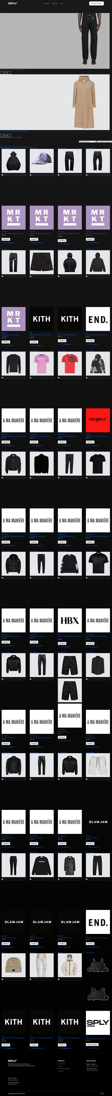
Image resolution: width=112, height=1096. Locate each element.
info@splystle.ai (12, 1084)
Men (5, 137)
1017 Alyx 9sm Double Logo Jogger (96, 938)
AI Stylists (60, 1071)
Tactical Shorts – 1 (63, 731)
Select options (92, 1044)
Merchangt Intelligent (64, 1068)
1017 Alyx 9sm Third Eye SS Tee (67, 436)
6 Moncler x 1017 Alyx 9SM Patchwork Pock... (41, 1038)
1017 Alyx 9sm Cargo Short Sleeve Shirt (96, 637)
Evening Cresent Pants (9, 938)
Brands (10, 137)
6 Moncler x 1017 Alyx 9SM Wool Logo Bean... (13, 1038)
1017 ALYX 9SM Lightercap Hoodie (12, 233)
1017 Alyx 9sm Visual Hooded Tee (96, 335)
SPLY (87, 1036)
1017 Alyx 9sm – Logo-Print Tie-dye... (97, 436)
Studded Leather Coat (65, 938)
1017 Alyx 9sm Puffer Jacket (10, 636)
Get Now (6, 239)
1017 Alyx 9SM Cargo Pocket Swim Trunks (40, 335)
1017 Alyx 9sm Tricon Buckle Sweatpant (10, 335)
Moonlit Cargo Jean (36, 838)
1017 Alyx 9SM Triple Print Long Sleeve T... (69, 637)
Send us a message (92, 1066)
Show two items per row (24, 147)
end (87, 333)
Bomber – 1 (61, 838)
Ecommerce (61, 1064)
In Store (60, 1066)
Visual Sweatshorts (92, 838)
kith (31, 333)
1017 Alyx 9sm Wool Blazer (38, 536)
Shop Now (5, 72)
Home (1, 137)
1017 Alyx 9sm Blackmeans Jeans (96, 233)
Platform (46, 3)
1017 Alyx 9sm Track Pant (37, 636)
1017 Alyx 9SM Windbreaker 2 (67, 335)
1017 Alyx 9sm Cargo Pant (66, 536)
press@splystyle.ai (13, 1080)
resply (88, 434)
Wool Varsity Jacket (8, 838)
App (62, 3)
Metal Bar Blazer (91, 738)
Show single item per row (8, 147)
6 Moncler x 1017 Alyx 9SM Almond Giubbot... (68, 1038)
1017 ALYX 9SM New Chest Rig (95, 1039)
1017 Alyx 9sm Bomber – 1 (9, 738)
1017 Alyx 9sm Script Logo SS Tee (40, 436)
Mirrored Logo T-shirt (36, 938)
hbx (59, 634)
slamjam (88, 836)
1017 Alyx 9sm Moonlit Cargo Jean (40, 738)
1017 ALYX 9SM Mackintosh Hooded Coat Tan (14, 131)
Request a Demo (96, 3)
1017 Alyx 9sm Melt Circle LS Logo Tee (13, 436)
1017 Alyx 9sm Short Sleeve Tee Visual (97, 536)
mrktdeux (4, 231)
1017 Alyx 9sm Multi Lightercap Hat (40, 233)
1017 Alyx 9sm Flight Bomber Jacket (13, 536)
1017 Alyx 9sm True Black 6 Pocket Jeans (12, 69)
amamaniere (6, 434)
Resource (55, 3)
